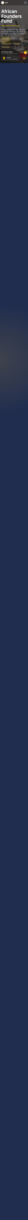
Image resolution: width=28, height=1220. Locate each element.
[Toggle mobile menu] (25, 2)
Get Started (5, 39)
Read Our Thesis (17, 39)
